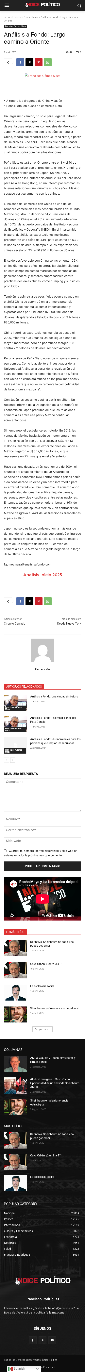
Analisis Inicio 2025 (42, 574)
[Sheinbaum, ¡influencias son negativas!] (15, 1014)
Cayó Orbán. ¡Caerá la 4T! (45, 964)
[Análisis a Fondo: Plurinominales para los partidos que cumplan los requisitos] (15, 745)
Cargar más (41, 1029)
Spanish (19, 1368)
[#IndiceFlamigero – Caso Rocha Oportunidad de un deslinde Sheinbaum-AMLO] (15, 1085)
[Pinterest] (38, 62)
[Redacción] (42, 650)
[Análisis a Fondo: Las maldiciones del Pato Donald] (15, 724)
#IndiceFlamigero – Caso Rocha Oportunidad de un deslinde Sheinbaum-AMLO (55, 1083)
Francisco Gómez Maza (25, 17)
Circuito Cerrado (14, 623)
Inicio (7, 17)
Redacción (42, 669)
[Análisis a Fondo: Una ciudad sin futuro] (15, 703)
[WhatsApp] (48, 62)
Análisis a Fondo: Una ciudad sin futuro (54, 696)
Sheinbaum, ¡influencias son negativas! (54, 1008)
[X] (29, 62)
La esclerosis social (42, 986)
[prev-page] (6, 760)
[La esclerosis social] (15, 992)
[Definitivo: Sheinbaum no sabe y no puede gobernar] (15, 948)
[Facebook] (20, 62)
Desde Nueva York (69, 623)
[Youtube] (52, 1340)
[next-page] (12, 760)
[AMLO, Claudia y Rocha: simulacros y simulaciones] (15, 1064)
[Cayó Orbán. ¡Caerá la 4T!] (15, 970)
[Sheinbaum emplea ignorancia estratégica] (15, 1107)
